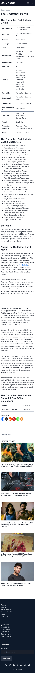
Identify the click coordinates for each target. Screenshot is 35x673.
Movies (8, 10)
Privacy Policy (6, 609)
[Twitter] (10, 665)
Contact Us (4, 616)
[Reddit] (10, 419)
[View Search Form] (32, 3)
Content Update (6, 434)
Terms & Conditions (7, 612)
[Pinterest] (14, 419)
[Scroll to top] (30, 669)
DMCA (3, 614)
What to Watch (6, 636)
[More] (21, 419)
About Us (4, 607)
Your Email (5, 649)
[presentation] (17, 452)
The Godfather (23, 265)
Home (2, 10)
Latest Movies (5, 627)
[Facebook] (2, 419)
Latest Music (5, 632)
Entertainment (5, 634)
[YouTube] (21, 665)
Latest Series (5, 629)
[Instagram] (14, 665)
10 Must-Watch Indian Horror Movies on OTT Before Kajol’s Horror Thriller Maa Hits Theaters (17, 524)
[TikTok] (29, 665)
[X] (6, 419)
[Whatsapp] (18, 419)
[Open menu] (28, 2)
